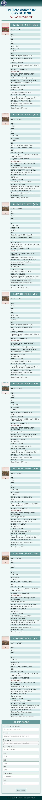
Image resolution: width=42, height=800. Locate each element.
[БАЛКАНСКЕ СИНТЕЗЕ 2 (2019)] (5, 214)
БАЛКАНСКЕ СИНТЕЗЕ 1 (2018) (25, 553)
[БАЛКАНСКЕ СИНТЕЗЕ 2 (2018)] (5, 478)
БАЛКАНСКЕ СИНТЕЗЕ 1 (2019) (25, 294)
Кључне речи (7, 733)
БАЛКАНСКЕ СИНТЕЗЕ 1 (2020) (25, 25)
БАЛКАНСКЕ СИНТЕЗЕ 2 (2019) (25, 204)
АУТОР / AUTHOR (9, 747)
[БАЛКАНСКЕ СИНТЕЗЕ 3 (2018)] (5, 394)
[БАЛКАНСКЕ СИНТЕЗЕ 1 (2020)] (5, 35)
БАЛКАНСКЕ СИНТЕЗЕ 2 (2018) (25, 468)
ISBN (4, 760)
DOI (4, 780)
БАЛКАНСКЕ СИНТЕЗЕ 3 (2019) (25, 114)
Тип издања (7, 740)
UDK (4, 753)
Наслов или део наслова (11, 726)
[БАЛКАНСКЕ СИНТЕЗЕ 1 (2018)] (5, 563)
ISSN (4, 767)
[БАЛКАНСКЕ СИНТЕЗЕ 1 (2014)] (5, 648)
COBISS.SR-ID (7, 773)
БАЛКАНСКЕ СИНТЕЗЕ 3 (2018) (25, 383)
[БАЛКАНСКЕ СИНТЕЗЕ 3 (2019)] (5, 124)
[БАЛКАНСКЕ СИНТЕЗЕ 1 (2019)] (5, 304)
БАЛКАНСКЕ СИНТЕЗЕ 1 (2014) (25, 638)
